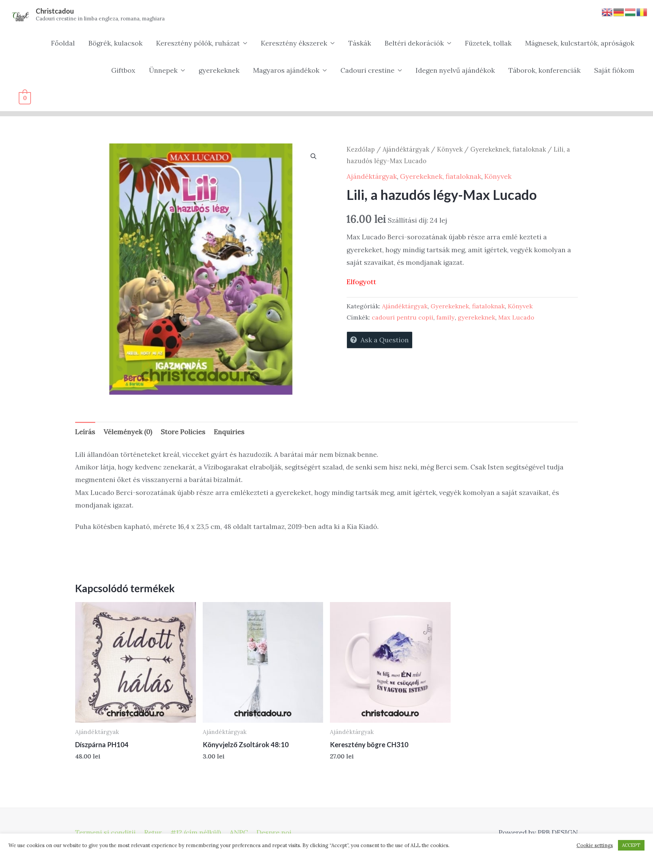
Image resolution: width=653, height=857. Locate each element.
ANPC (239, 832)
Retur (153, 832)
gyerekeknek (219, 70)
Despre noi (273, 832)
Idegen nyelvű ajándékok (455, 70)
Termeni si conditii (105, 832)
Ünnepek (163, 70)
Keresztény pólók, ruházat (198, 43)
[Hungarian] (630, 11)
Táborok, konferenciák (544, 70)
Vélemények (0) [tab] (128, 431)
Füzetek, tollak (488, 43)
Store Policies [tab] (183, 431)
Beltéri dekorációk (414, 43)
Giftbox (123, 70)
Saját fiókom (614, 70)
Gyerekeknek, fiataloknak (508, 149)
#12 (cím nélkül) (195, 832)
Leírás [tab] (85, 431)
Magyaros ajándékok (286, 70)
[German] (619, 11)
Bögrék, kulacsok (115, 43)
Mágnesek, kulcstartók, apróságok (579, 43)
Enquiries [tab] (229, 431)
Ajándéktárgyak (406, 149)
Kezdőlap (361, 149)
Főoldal (63, 43)
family (445, 317)
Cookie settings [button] (594, 845)
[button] (313, 156)
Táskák (359, 43)
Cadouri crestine (367, 70)
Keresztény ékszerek (294, 43)
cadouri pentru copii (402, 317)
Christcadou (55, 11)
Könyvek (450, 149)
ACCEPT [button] (631, 845)
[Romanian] (642, 11)
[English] (607, 11)
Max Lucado (516, 317)
